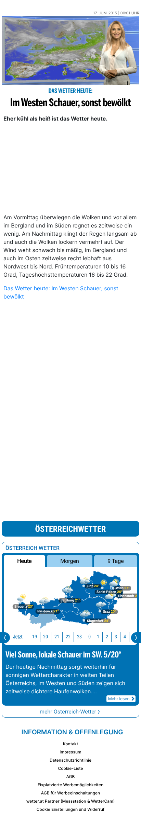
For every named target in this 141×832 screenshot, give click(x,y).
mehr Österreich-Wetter (68, 711)
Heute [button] (24, 561)
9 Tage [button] (115, 561)
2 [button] (107, 637)
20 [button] (45, 637)
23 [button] (79, 637)
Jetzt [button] (18, 637)
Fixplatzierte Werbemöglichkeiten (70, 784)
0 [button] (89, 637)
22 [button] (68, 637)
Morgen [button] (69, 561)
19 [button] (34, 637)
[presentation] (5, 637)
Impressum (70, 751)
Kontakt (70, 743)
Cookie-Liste (70, 768)
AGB (70, 776)
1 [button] (98, 637)
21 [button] (56, 637)
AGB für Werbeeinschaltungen (70, 792)
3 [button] (116, 637)
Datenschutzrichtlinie (70, 760)
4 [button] (125, 637)
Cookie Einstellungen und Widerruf (71, 809)
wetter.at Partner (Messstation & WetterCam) (70, 801)
